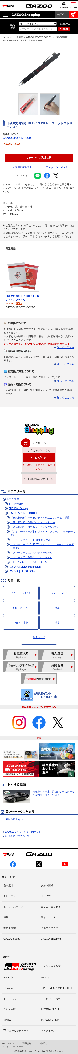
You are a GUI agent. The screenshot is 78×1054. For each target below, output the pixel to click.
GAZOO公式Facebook (13, 864)
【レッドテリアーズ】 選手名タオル (30, 540)
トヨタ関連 (17, 37)
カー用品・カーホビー (57, 593)
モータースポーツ (13, 906)
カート (73, 14)
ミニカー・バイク (21, 593)
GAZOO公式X (39, 864)
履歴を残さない (14, 819)
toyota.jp (8, 977)
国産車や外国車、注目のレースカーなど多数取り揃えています (53, 793)
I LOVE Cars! (8, 6)
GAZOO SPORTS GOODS (38, 37)
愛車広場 (8, 885)
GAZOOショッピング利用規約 (16, 1043)
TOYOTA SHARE (50, 1009)
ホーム (6, 37)
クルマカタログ (49, 928)
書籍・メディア (21, 607)
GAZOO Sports (11, 938)
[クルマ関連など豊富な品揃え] (39, 434)
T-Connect (9, 988)
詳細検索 (65, 23)
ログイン (62, 14)
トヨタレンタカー (51, 998)
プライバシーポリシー (12, 1046)
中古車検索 (64, 7)
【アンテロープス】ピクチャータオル (31, 552)
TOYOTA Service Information (25, 566)
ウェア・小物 (20, 622)
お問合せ (43, 1043)
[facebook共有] (47, 176)
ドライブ (46, 896)
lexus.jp (45, 977)
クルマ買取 (9, 1009)
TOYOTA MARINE (51, 1020)
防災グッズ (39, 637)
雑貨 (57, 622)
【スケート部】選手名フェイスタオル (31, 557)
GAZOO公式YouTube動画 (65, 864)
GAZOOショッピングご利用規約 (23, 831)
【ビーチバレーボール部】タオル (28, 562)
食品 (57, 607)
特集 (5, 917)
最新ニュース (48, 917)
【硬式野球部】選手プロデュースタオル (32, 522)
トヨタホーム (48, 1030)
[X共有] (56, 176)
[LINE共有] (37, 176)
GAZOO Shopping (26, 14)
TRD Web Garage (18, 508)
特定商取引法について (17, 836)
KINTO (7, 1020)
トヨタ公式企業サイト (53, 965)
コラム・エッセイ (51, 906)
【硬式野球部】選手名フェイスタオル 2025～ (35, 526)
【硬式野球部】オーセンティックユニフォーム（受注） (41, 517)
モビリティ (9, 896)
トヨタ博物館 (16, 503)
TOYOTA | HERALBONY (22, 571)
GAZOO (39, 6)
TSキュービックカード (16, 1030)
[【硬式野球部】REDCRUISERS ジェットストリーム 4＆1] (39, 68)
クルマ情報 (47, 885)
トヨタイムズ (10, 998)
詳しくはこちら (65, 347)
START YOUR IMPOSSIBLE (57, 988)
